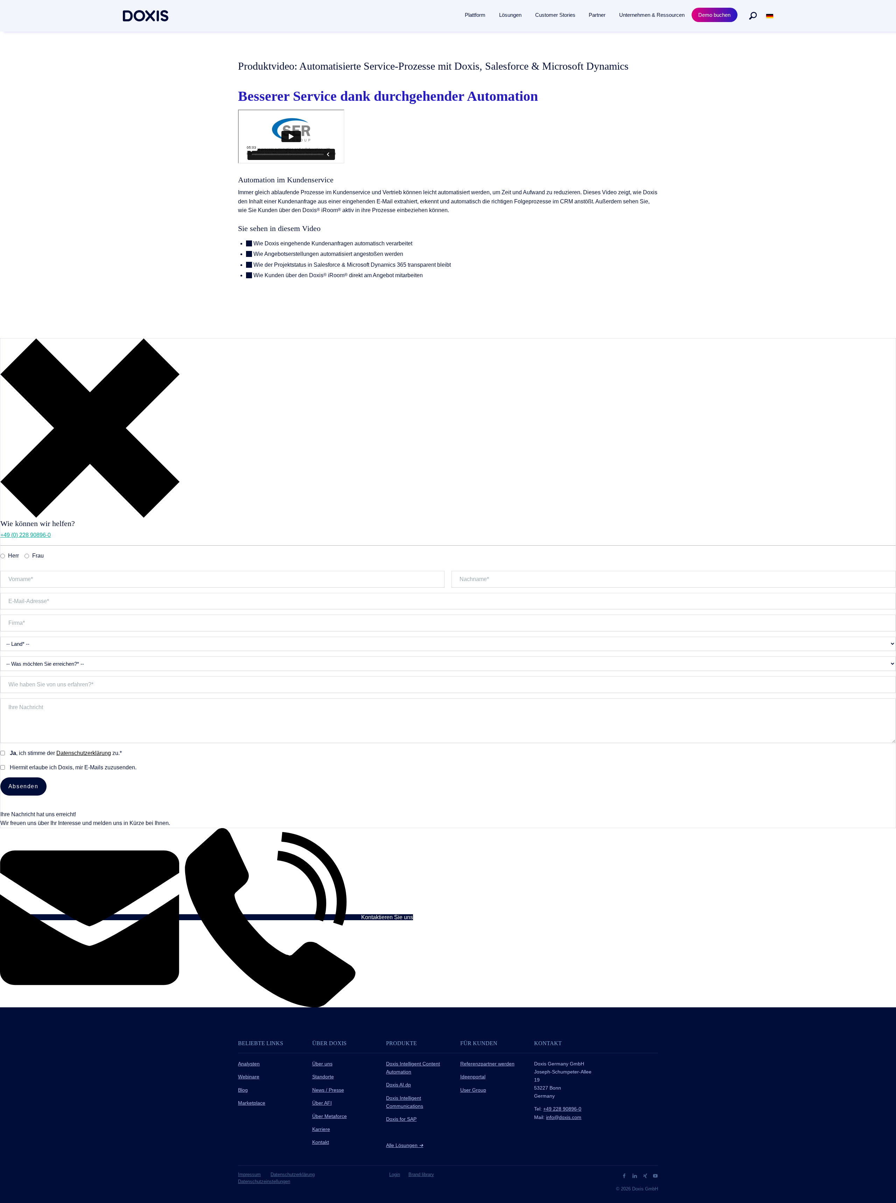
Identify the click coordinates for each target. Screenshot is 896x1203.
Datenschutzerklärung (83, 753)
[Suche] (753, 15)
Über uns (322, 1063)
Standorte (323, 1076)
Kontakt (320, 1142)
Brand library (421, 1174)
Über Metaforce (329, 1116)
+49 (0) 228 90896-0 (25, 535)
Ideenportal (472, 1076)
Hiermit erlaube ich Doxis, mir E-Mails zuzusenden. (73, 767)
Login (394, 1174)
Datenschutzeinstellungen (264, 1181)
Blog (243, 1090)
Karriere (321, 1129)
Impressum (249, 1174)
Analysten (249, 1063)
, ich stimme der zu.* (66, 753)
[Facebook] (625, 1175)
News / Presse (328, 1090)
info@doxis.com (563, 1117)
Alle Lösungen (404, 1145)
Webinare (248, 1076)
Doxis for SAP (401, 1119)
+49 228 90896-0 (562, 1109)
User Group (473, 1090)
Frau (38, 556)
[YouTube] (655, 1175)
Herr (13, 556)
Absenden (23, 786)
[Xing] (646, 1175)
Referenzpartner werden (487, 1063)
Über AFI (322, 1103)
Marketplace (251, 1103)
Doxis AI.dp (398, 1084)
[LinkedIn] (635, 1175)
